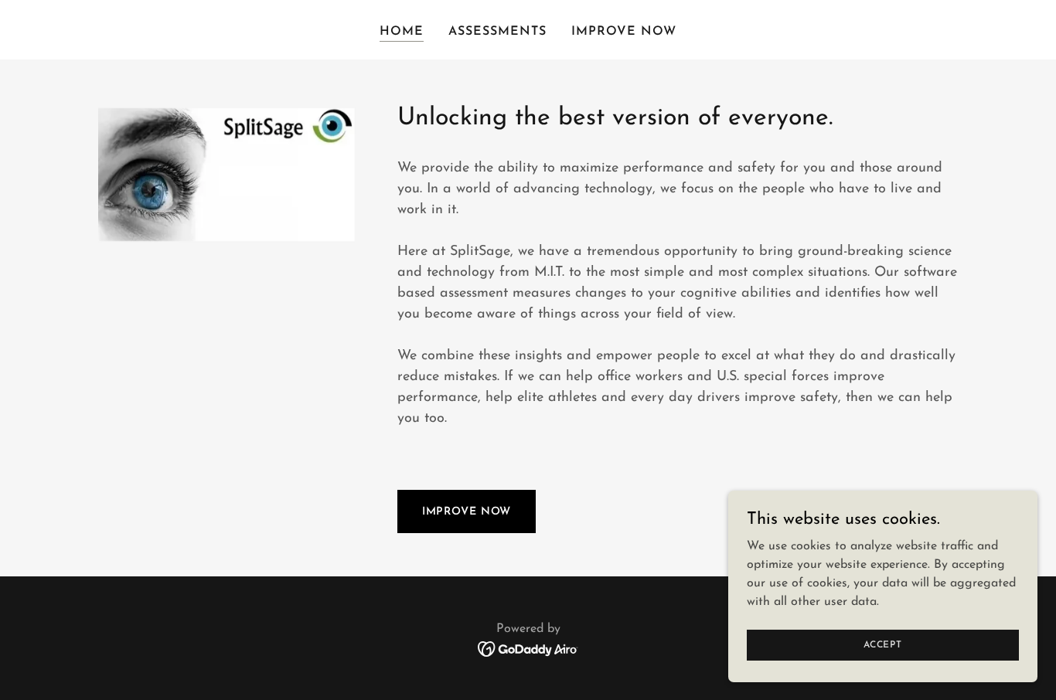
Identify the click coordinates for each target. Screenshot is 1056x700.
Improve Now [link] (623, 31)
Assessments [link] (497, 31)
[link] (528, 648)
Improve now (467, 512)
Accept (883, 644)
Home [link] (402, 31)
